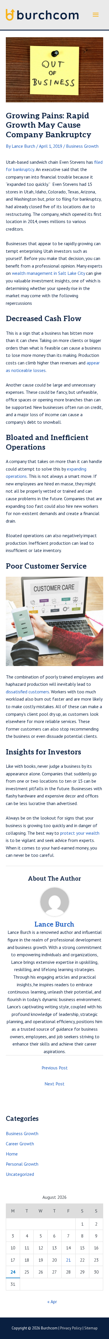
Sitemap (91, 1328)
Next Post (54, 1084)
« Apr (52, 1301)
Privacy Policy (71, 1328)
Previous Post (55, 1068)
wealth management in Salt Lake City (48, 273)
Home (12, 1154)
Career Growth (20, 1143)
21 (68, 1260)
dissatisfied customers (27, 692)
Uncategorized (20, 1174)
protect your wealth (79, 833)
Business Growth (82, 146)
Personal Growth (22, 1164)
